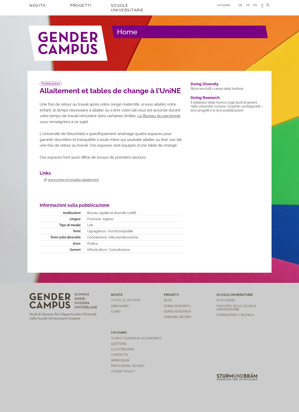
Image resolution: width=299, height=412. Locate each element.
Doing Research (205, 97)
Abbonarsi (119, 306)
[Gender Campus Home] (68, 43)
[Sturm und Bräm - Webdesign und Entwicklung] (237, 376)
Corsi (115, 311)
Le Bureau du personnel (158, 116)
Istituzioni (226, 300)
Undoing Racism (177, 317)
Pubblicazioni (50, 83)
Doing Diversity (204, 84)
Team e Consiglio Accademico (136, 338)
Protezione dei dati (127, 366)
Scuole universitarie (127, 7)
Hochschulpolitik (120, 231)
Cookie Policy (123, 371)
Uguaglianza (96, 231)
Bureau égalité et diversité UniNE (111, 213)
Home (127, 32)
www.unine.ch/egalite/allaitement (73, 180)
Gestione (119, 343)
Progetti (81, 5)
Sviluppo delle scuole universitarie (236, 307)
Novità (37, 5)
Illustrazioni (122, 349)
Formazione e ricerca (235, 315)
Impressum (120, 360)
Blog (168, 300)
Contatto (119, 354)
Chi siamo (223, 5)
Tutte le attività (125, 300)
